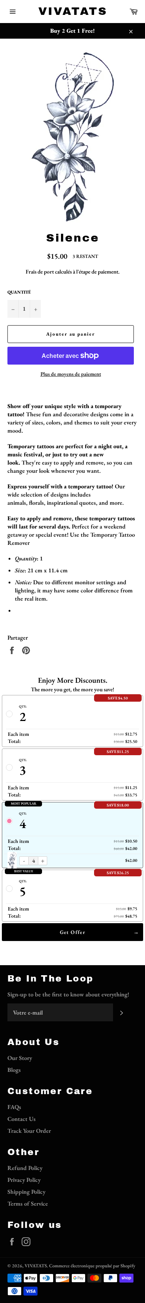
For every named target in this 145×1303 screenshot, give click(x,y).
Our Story (19, 1058)
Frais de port (40, 271)
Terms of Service (27, 1203)
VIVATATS (72, 11)
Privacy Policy (24, 1180)
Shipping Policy (26, 1192)
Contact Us (21, 1119)
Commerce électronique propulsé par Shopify (92, 1265)
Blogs (14, 1070)
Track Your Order (29, 1131)
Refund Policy (24, 1168)
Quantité (19, 292)
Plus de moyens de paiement (71, 374)
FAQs (14, 1107)
